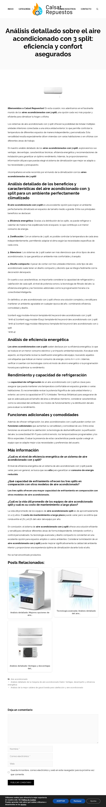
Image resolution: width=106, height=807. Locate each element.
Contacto (86, 9)
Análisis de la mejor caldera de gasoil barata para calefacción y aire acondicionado (47, 687)
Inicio (10, 9)
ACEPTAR (61, 801)
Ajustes (93, 801)
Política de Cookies (28, 800)
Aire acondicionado (19, 679)
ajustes (23, 804)
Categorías (24, 9)
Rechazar (77, 801)
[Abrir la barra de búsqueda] (97, 9)
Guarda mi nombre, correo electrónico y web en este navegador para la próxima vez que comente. (52, 772)
